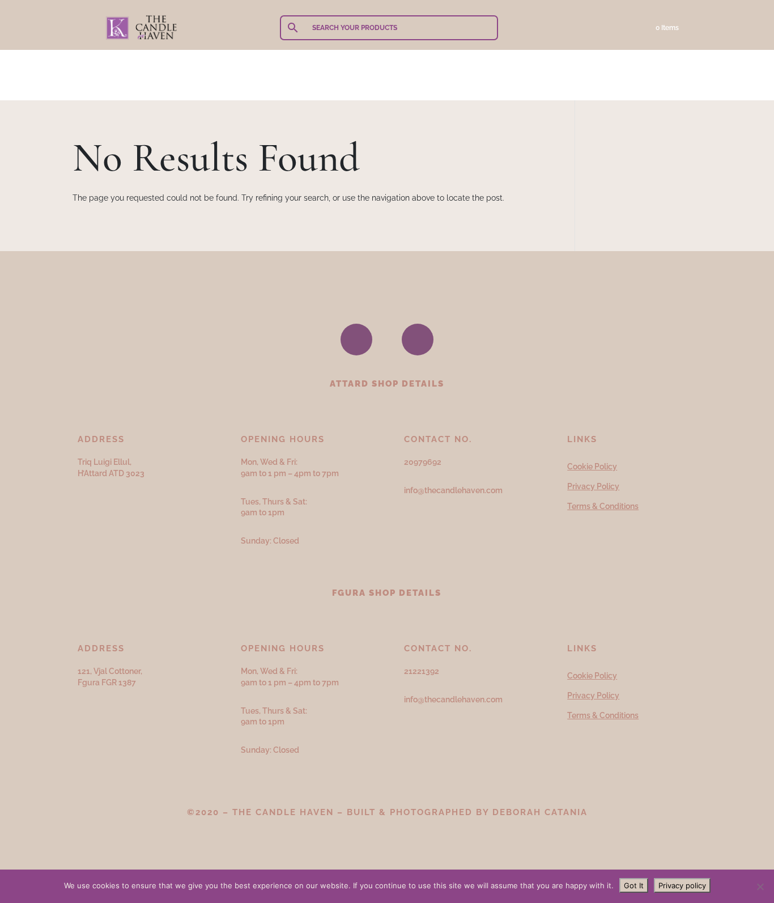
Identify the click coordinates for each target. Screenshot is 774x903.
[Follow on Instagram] (417, 339)
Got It (634, 885)
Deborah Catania (540, 812)
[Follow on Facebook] (356, 339)
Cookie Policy (592, 466)
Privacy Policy (593, 486)
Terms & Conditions (603, 506)
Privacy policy (682, 885)
